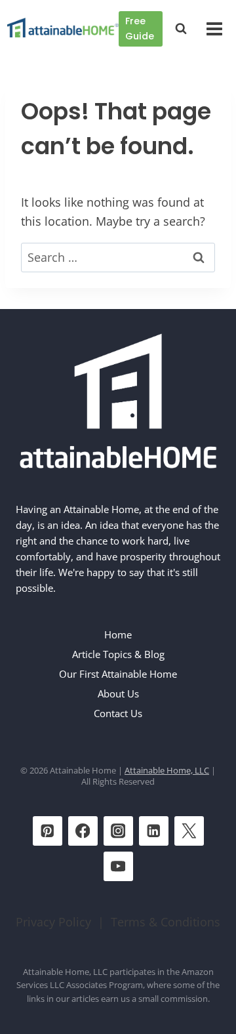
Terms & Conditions (165, 922)
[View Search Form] (181, 29)
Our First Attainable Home (118, 673)
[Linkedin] (153, 831)
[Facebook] (83, 831)
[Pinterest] (47, 831)
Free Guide (139, 28)
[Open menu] (214, 28)
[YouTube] (118, 866)
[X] (189, 831)
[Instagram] (118, 831)
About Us (118, 693)
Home (118, 634)
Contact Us (118, 713)
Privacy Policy (53, 922)
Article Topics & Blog (118, 654)
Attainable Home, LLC (167, 770)
